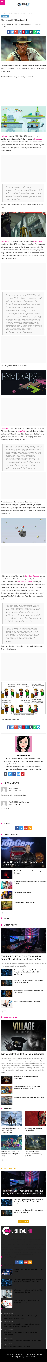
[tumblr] (31, 32)
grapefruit (21, 431)
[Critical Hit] (23, 2)
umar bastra (13, 788)
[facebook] (8, 32)
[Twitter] (21, 828)
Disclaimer (30, 1356)
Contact (20, 1354)
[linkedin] (27, 32)
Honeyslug (38, 139)
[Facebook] (17, 828)
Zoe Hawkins (7, 24)
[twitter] (12, 32)
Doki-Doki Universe (32, 576)
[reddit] (20, 32)
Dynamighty (37, 241)
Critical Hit (9, 1354)
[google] (16, 32)
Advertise (30, 1354)
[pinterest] (23, 32)
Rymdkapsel (5, 428)
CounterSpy (5, 241)
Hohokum (4, 136)
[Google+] (26, 828)
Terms (39, 1354)
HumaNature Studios (24, 582)
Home (3, 13)
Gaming (9, 13)
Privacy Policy (18, 1356)
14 (5, 26)
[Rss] (30, 828)
